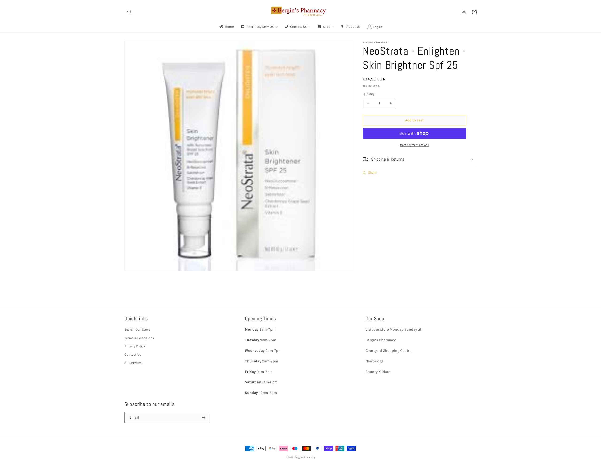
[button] (129, 12)
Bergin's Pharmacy (305, 457)
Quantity (368, 94)
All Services (133, 363)
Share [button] (372, 172)
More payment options (414, 144)
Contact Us (132, 354)
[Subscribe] (203, 417)
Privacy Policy (134, 346)
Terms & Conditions (139, 338)
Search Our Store (137, 329)
